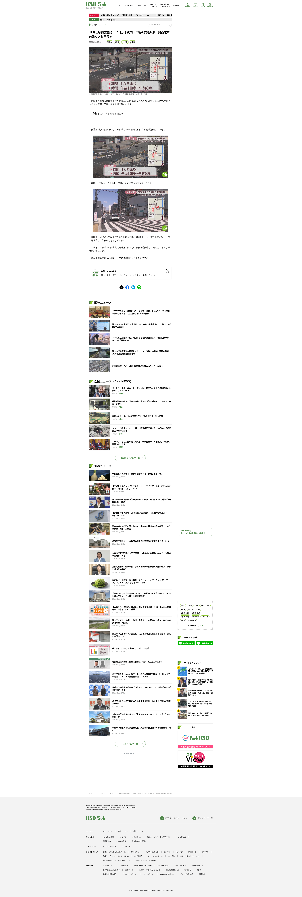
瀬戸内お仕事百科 (152, 852)
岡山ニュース (123, 831)
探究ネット (192, 852)
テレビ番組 (129, 5)
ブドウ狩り (139, 15)
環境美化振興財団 (109, 874)
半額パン (161, 15)
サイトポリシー (149, 874)
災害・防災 (196, 613)
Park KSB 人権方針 (167, 874)
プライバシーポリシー (129, 874)
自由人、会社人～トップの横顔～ (159, 837)
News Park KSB (108, 837)
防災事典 (205, 852)
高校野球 (196, 617)
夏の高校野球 (108, 860)
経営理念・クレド (109, 865)
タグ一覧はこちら (194, 625)
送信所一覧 (129, 870)
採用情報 (188, 7)
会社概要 (124, 865)
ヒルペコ (123, 837)
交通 (133, 42)
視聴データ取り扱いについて (149, 870)
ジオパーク (150, 15)
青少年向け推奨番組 (139, 841)
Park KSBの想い (163, 865)
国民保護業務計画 (172, 870)
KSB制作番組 (121, 841)
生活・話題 (205, 605)
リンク (198, 870)
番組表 (195, 7)
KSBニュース (108, 831)
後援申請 (202, 874)
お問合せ (210, 7)
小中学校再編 (105, 15)
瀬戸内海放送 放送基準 (111, 870)
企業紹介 (176, 5)
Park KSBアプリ (124, 860)
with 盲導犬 (138, 856)
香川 (108, 20)
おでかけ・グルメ (194, 609)
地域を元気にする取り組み (165, 5)
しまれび (179, 852)
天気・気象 (185, 613)
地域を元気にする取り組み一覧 (114, 852)
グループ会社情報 (186, 874)
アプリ (203, 7)
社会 (118, 42)
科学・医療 (185, 617)
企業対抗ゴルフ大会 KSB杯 (146, 860)
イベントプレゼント (153, 5)
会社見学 (171, 856)
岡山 (102, 20)
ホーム (91, 793)
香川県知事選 (127, 15)
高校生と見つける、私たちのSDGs (116, 856)
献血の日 (116, 15)
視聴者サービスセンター (142, 865)
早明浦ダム (171, 15)
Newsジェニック (183, 837)
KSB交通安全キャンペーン (190, 856)
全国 (114, 20)
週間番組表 (107, 841)
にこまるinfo (136, 837)
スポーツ (205, 617)
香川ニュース (138, 831)
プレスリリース (180, 865)
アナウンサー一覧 (109, 846)
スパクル (167, 852)
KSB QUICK (135, 852)
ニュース (118, 5)
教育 (183, 620)
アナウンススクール (155, 856)
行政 (125, 42)
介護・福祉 (192, 620)
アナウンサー (141, 5)
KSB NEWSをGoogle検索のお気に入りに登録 (193, 532)
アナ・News (125, 846)
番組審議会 (195, 865)
